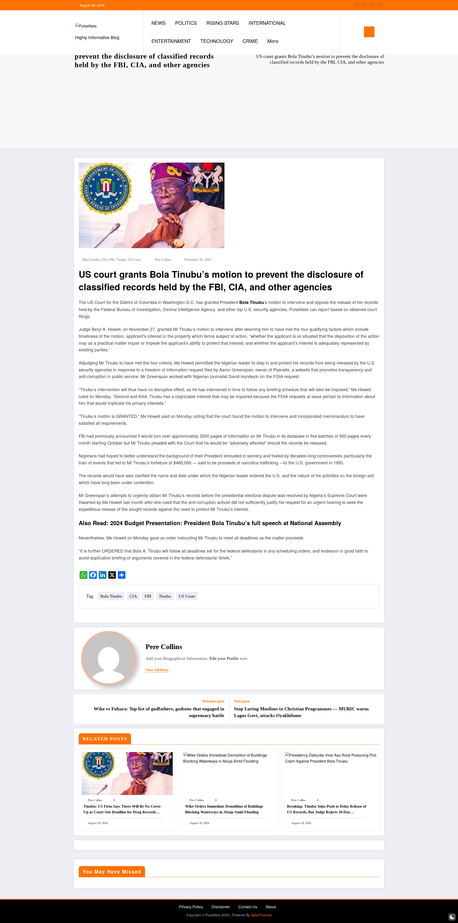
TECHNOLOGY (216, 40)
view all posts (157, 670)
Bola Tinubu (91, 260)
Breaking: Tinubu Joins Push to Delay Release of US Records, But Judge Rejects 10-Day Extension (326, 809)
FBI (111, 260)
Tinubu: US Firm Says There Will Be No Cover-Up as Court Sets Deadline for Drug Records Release (122, 809)
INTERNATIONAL (267, 22)
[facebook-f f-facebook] (356, 5)
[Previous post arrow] (81, 709)
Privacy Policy (191, 906)
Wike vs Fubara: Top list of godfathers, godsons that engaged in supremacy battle (159, 712)
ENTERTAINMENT (171, 40)
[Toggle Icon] (369, 31)
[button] (452, 917)
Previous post (213, 701)
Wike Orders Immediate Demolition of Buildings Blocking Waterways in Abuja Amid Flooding (224, 809)
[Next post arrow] (377, 709)
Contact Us (247, 906)
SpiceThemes (261, 915)
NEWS (158, 22)
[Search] (348, 32)
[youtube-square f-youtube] (379, 5)
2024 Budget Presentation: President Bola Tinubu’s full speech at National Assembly (225, 523)
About (271, 906)
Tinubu (121, 260)
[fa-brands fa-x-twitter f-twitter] (364, 5)
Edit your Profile (224, 658)
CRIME (250, 40)
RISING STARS (222, 22)
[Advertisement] (229, 107)
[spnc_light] (357, 31)
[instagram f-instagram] (372, 5)
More (272, 40)
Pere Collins (163, 260)
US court (134, 260)
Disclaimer (221, 906)
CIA (104, 260)
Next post (241, 701)
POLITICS (186, 22)
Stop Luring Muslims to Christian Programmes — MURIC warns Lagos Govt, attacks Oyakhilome (301, 712)
